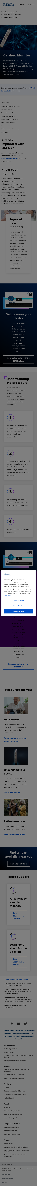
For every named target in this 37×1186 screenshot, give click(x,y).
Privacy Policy (8, 595)
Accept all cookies (18, 611)
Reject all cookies (18, 606)
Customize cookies (18, 600)
